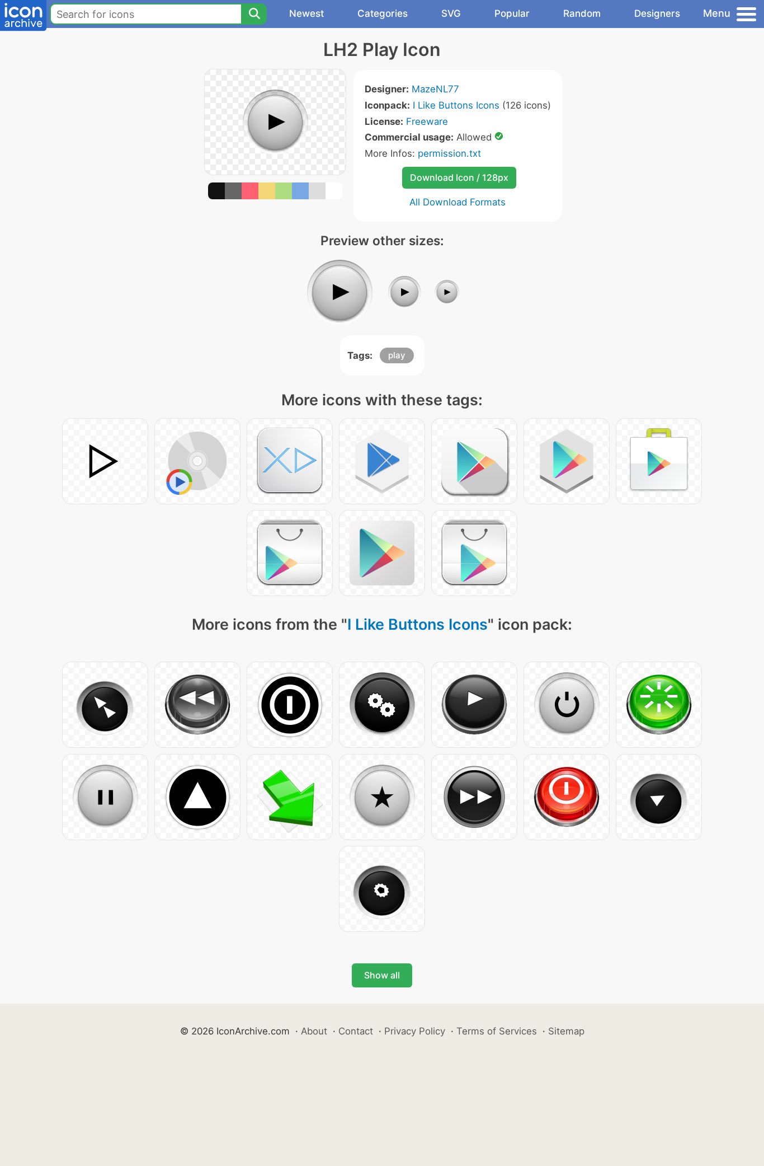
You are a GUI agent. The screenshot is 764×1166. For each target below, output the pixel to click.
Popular (512, 13)
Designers (657, 13)
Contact (355, 1031)
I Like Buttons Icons (456, 105)
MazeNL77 (435, 89)
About (314, 1031)
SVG (451, 13)
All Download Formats (457, 202)
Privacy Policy (414, 1031)
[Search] (254, 14)
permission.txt (449, 153)
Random (582, 13)
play (396, 355)
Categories (382, 13)
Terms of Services (496, 1031)
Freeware (427, 121)
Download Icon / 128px (459, 177)
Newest (306, 13)
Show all (382, 975)
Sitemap (566, 1031)
